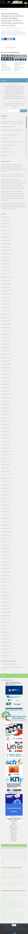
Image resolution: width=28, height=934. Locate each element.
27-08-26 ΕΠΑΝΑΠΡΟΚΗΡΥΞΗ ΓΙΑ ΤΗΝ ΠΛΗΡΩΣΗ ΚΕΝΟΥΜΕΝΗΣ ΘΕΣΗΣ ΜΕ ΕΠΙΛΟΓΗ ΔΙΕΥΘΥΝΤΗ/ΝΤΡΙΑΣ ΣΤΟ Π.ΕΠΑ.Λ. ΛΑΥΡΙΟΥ (14, 877)
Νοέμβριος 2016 (6, 608)
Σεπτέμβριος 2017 (7, 575)
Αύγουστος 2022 (6, 377)
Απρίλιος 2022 (6, 391)
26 (10, 859)
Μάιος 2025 (5, 267)
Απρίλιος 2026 (6, 230)
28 (17, 859)
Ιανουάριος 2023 (6, 361)
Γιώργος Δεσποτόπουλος (12, 28)
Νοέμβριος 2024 (6, 287)
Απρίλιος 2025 (6, 270)
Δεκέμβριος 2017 (6, 565)
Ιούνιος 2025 (5, 263)
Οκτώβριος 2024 (6, 290)
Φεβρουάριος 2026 (7, 237)
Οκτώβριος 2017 (6, 572)
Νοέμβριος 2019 (6, 488)
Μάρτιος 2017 (5, 595)
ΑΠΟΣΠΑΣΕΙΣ (4, 9)
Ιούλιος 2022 (5, 381)
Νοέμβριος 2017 (6, 568)
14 (17, 854)
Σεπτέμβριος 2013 (7, 655)
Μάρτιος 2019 (5, 515)
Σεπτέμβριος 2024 (7, 294)
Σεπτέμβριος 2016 (7, 615)
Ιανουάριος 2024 (6, 320)
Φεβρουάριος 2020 (7, 478)
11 (6, 854)
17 (3, 856)
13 (14, 854)
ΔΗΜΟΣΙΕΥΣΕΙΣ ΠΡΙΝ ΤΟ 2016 (9, 145)
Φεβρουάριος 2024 (7, 317)
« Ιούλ (2, 863)
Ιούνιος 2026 (5, 223)
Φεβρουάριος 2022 (7, 397)
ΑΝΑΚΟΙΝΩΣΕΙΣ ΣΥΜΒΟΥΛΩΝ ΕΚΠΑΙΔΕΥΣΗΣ (12, 130)
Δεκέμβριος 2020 (6, 444)
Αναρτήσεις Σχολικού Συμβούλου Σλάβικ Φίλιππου (11, 668)
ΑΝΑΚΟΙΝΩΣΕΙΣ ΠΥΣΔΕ (7, 126)
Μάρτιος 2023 (5, 354)
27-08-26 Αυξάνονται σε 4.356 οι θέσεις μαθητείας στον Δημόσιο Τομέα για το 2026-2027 (13, 871)
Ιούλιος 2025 (5, 260)
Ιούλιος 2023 (5, 340)
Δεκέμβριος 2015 (6, 645)
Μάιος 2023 (5, 347)
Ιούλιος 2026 (5, 220)
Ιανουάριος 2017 (6, 602)
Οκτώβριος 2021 (6, 411)
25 (6, 859)
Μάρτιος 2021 (5, 434)
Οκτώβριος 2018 (6, 531)
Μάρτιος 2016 (5, 635)
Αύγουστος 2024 (6, 297)
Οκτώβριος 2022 (6, 371)
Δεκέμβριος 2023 (6, 324)
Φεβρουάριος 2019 (7, 518)
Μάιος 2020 (5, 468)
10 (3, 854)
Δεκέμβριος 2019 (6, 484)
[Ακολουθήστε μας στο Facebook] (24, 80)
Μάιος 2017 (5, 588)
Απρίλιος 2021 (6, 431)
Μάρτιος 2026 (5, 233)
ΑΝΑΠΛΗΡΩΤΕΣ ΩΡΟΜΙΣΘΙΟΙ (9, 135)
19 (10, 856)
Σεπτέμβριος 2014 (7, 652)
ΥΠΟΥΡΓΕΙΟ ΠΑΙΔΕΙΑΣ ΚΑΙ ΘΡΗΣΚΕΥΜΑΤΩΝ (11, 867)
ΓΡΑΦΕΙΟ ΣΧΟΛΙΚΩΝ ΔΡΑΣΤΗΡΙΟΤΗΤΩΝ (11, 142)
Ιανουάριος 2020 (6, 481)
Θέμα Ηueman (24, 930)
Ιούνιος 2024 (5, 304)
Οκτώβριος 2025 (6, 250)
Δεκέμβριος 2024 (6, 284)
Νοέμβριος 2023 (6, 327)
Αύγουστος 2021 (6, 418)
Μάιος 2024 (5, 307)
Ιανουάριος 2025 (6, 280)
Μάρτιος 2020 (5, 474)
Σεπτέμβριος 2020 (7, 454)
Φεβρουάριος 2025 (7, 277)
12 (10, 854)
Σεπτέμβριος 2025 (7, 253)
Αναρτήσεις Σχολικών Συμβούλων (10, 664)
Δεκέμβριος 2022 (6, 364)
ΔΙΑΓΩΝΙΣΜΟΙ (5, 148)
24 (3, 859)
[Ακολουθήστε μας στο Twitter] (26, 80)
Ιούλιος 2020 (5, 461)
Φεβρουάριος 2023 (7, 357)
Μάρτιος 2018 (5, 555)
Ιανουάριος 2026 (6, 240)
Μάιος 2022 (5, 387)
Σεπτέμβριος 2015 (7, 649)
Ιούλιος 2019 (5, 501)
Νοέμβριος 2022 (6, 367)
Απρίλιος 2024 (6, 310)
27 (14, 859)
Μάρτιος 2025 (5, 273)
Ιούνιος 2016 (5, 625)
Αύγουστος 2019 (6, 498)
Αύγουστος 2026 (6, 217)
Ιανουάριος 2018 (6, 562)
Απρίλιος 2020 (6, 471)
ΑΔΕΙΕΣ (4, 118)
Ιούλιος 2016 (5, 622)
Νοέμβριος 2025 (6, 247)
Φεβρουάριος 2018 (7, 558)
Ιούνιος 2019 (5, 505)
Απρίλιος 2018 (6, 551)
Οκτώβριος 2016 (6, 612)
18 (6, 856)
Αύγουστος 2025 (6, 257)
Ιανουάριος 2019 (6, 521)
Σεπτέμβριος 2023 (7, 334)
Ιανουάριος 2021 (6, 441)
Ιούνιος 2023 (5, 344)
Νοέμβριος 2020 (6, 448)
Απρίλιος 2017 (6, 592)
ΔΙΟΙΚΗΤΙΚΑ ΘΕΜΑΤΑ (7, 152)
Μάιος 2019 (5, 508)
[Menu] (26, 6)
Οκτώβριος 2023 (6, 330)
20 (14, 856)
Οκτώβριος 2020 (6, 451)
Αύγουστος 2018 (6, 538)
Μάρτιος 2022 (5, 394)
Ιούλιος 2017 (5, 582)
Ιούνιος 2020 (5, 464)
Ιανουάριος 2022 (6, 401)
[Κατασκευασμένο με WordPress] (10, 930)
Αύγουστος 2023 (6, 337)
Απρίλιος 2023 (6, 351)
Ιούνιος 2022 (5, 384)
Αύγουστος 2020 (6, 458)
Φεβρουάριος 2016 (7, 639)
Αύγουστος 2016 (6, 618)
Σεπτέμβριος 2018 (7, 535)
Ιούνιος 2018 (5, 545)
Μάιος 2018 (5, 548)
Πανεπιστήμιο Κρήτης (10, 47)
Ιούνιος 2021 (5, 424)
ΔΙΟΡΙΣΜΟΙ (5, 155)
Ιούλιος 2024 (5, 300)
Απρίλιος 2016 (6, 632)
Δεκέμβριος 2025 (6, 243)
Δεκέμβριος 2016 (6, 605)
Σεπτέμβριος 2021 (7, 414)
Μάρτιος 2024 (5, 314)
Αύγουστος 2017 (6, 578)
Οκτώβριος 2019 (6, 491)
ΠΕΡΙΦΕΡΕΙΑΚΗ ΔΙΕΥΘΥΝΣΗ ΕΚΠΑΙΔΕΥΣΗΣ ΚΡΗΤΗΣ (13, 890)
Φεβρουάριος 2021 (7, 438)
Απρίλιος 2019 (6, 511)
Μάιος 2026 (5, 227)
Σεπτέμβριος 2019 (7, 495)
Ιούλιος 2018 (5, 541)
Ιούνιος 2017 (5, 585)
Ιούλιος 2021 (5, 421)
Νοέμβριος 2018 (6, 528)
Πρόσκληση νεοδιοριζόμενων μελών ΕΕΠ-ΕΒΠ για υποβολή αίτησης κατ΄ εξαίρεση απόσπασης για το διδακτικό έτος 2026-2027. (13, 895)
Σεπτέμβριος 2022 (7, 374)
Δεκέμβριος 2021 (6, 404)
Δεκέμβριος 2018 (6, 525)
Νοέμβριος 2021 (6, 407)
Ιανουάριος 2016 (6, 642)
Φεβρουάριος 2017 (7, 598)
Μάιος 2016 (5, 629)
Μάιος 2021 (5, 428)
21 (17, 856)
